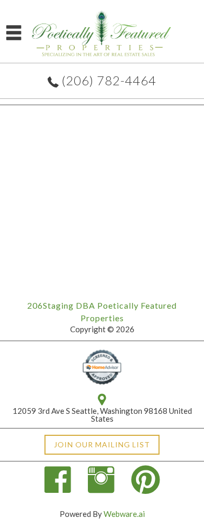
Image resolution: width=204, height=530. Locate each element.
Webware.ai (124, 513)
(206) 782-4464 (109, 80)
